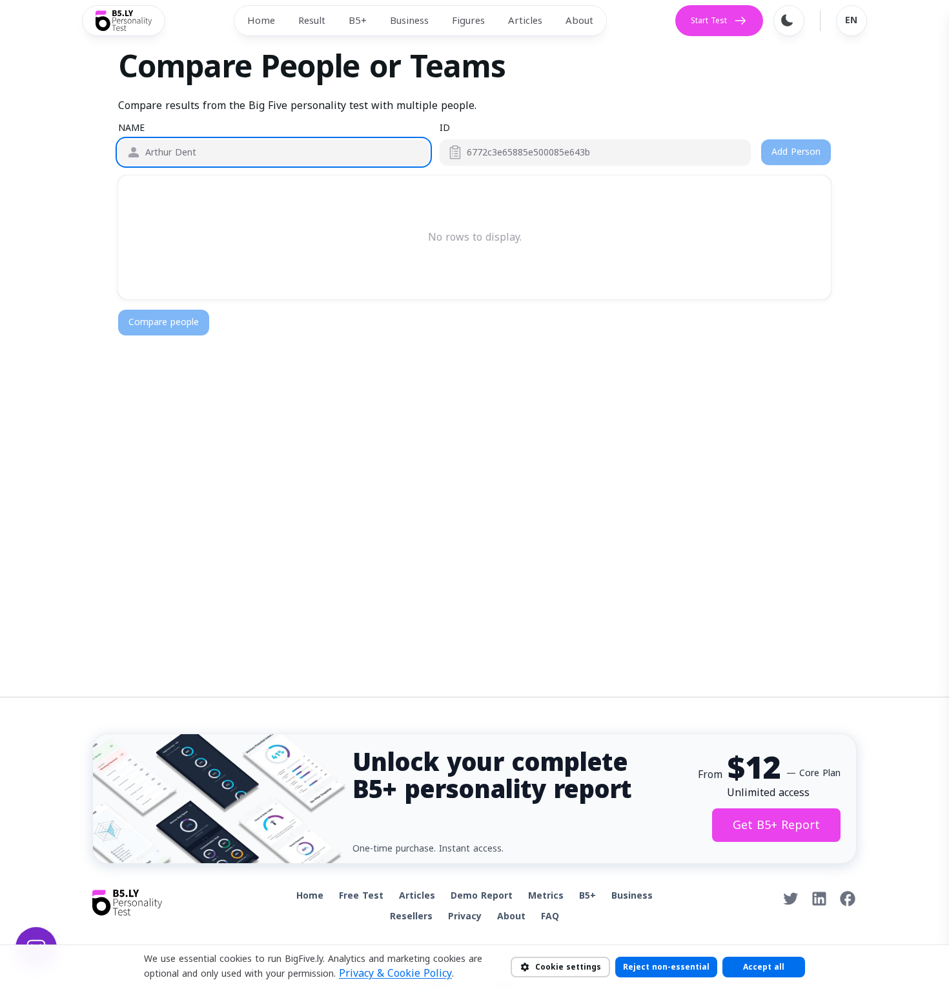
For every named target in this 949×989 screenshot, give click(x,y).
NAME (131, 128)
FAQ (550, 916)
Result (311, 21)
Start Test (709, 21)
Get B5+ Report (776, 825)
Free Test (361, 895)
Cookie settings (568, 967)
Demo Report (482, 895)
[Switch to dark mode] (788, 20)
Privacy (465, 916)
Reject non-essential (666, 967)
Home (261, 21)
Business (409, 21)
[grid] (474, 237)
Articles (525, 21)
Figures (468, 21)
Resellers (411, 916)
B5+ (358, 21)
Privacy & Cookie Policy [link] (395, 973)
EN (851, 20)
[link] (791, 899)
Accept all (763, 967)
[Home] (123, 20)
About (579, 21)
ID (445, 128)
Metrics (546, 895)
